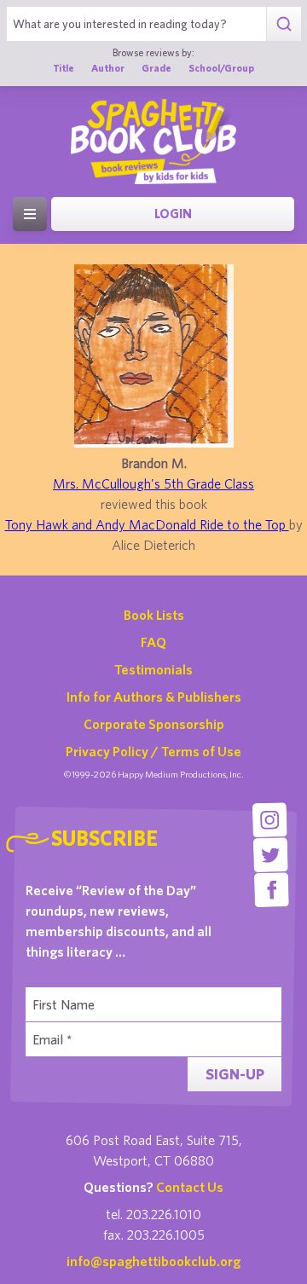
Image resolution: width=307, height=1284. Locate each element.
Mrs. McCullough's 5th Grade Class (153, 483)
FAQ (153, 642)
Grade (156, 67)
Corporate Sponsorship (154, 724)
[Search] (283, 24)
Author (108, 67)
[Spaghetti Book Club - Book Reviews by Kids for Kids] (153, 141)
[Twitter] (270, 854)
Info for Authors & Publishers (154, 696)
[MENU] (30, 214)
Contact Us (189, 1186)
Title (63, 67)
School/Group (221, 67)
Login (173, 213)
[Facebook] (271, 889)
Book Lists (154, 614)
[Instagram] (269, 819)
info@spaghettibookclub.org (153, 1261)
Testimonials (153, 669)
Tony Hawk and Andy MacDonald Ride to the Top (147, 524)
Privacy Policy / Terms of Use (153, 751)
